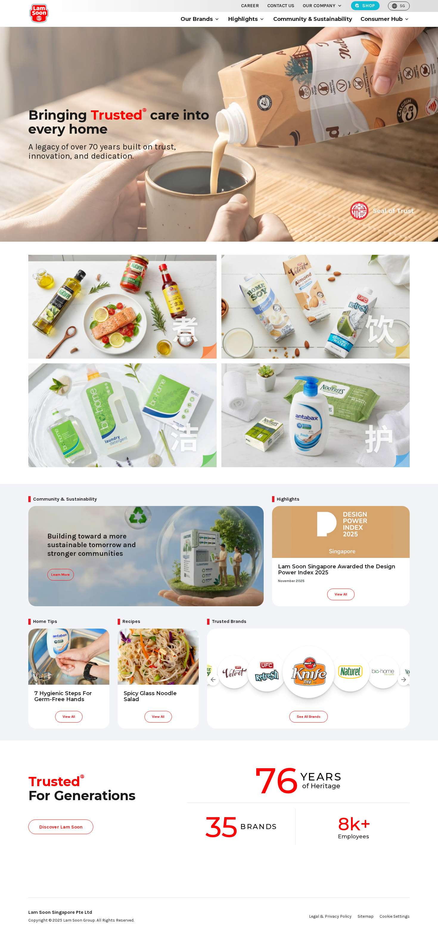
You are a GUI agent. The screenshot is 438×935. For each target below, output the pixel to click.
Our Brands (197, 19)
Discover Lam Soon (61, 827)
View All (341, 594)
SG (402, 5)
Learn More (60, 575)
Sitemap (366, 916)
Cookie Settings (395, 916)
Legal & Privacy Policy (330, 916)
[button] (340, 6)
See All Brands (308, 717)
